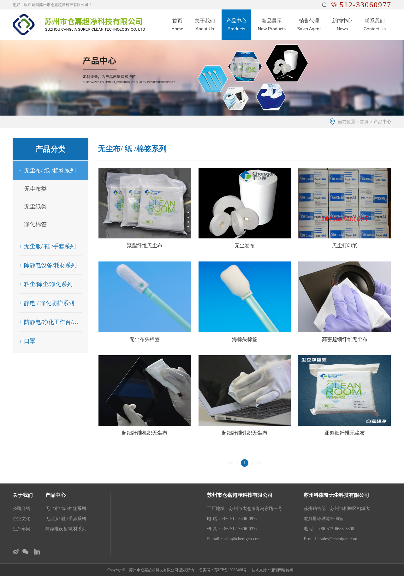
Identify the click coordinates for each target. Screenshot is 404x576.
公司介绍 (21, 508)
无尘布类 (35, 189)
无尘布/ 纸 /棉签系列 (65, 508)
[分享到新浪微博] (17, 552)
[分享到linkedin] (36, 552)
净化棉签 (35, 224)
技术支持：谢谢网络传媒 (272, 570)
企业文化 (21, 518)
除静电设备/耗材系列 (65, 528)
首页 (364, 121)
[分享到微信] (26, 552)
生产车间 (21, 528)
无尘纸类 (35, 206)
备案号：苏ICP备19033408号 (223, 570)
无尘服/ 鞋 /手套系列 (65, 518)
